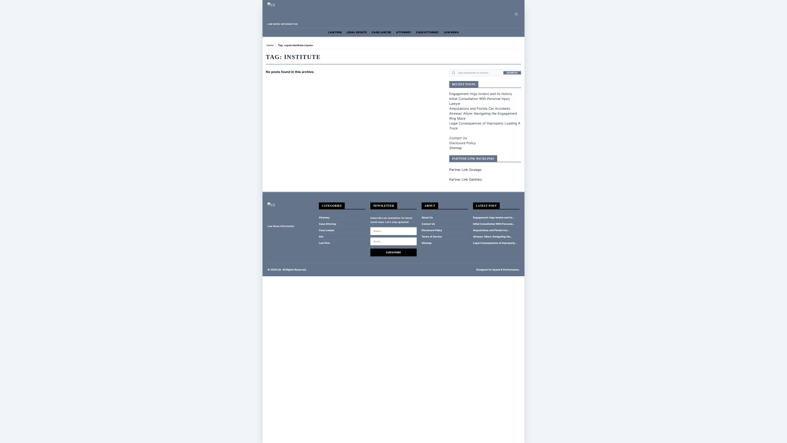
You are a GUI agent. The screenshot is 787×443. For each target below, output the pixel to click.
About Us (427, 217)
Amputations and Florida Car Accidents (479, 108)
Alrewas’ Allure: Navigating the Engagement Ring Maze (491, 236)
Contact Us (458, 138)
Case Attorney (427, 32)
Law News (451, 32)
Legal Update (357, 32)
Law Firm (335, 32)
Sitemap (455, 148)
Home (270, 45)
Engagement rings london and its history (480, 94)
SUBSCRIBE (393, 252)
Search (512, 72)
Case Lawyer (381, 32)
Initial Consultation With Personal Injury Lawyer (492, 224)
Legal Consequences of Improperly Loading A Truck (494, 243)
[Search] (516, 14)
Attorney (403, 32)
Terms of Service (432, 236)
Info (321, 236)
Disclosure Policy (462, 143)
